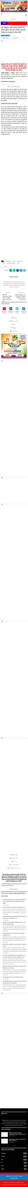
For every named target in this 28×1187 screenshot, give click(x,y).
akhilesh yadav (7, 261)
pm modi (13, 261)
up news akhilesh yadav (11, 263)
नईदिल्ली (2, 1169)
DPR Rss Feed (14, 1178)
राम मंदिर (18, 263)
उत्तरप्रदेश (3, 35)
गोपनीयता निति (9, 1176)
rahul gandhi (19, 261)
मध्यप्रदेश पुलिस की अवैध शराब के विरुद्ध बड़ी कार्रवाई (13, 977)
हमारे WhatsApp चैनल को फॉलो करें (15, 58)
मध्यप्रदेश (3, 1156)
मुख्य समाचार (7, 35)
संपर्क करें (20, 1176)
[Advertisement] (14, 197)
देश (1, 1162)
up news (3, 263)
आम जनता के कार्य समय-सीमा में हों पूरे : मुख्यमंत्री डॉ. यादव (14, 907)
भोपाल (2, 1166)
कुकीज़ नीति (15, 1176)
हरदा (2, 1159)
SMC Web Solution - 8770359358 (19, 1184)
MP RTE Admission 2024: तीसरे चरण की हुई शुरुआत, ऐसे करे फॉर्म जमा (7, 298)
